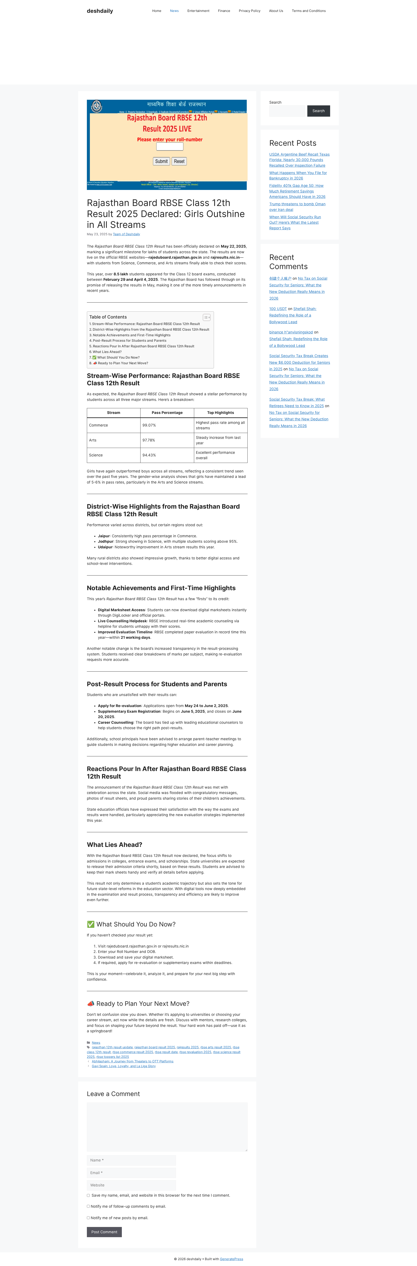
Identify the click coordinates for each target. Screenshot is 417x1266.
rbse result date (166, 1052)
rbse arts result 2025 (215, 1047)
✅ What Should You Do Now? (116, 357)
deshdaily (100, 11)
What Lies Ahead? (107, 352)
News (174, 11)
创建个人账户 (280, 278)
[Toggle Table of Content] (204, 317)
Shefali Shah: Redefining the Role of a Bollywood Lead (292, 315)
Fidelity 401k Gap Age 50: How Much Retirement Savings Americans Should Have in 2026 (297, 191)
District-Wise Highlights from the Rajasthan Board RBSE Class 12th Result (151, 329)
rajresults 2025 (188, 1047)
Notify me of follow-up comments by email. (128, 1206)
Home (156, 11)
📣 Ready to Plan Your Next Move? (120, 363)
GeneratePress (231, 1259)
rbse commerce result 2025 (133, 1052)
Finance (224, 11)
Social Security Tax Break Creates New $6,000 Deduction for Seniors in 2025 (299, 362)
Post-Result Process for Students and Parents (129, 340)
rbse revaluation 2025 (195, 1052)
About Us (276, 11)
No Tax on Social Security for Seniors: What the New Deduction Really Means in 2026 (298, 419)
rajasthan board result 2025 (154, 1047)
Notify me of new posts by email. (119, 1218)
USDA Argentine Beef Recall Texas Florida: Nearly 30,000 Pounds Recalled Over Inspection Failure (299, 160)
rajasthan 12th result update (112, 1047)
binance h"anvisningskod (291, 332)
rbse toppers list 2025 (112, 1057)
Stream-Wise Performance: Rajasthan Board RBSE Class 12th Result (146, 324)
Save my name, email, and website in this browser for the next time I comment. (161, 1195)
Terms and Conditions (309, 11)
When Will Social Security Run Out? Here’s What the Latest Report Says (295, 222)
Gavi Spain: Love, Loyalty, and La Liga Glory (124, 1066)
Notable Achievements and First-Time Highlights (131, 335)
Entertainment (198, 11)
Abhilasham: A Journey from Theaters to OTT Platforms (133, 1061)
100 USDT (278, 309)
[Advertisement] (208, 54)
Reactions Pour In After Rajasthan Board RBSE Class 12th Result (143, 346)
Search (275, 102)
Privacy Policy (249, 11)
